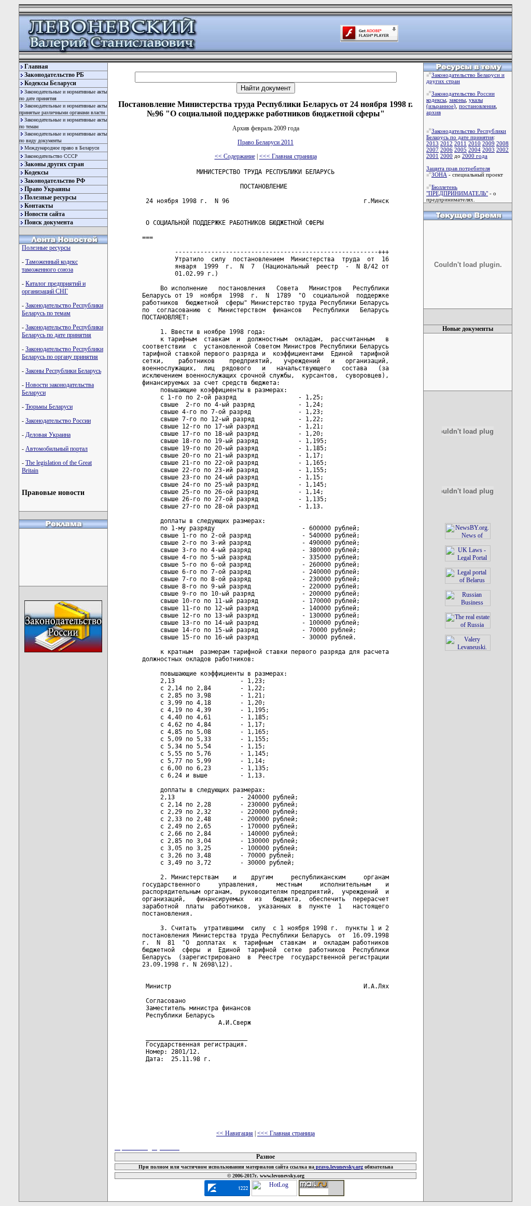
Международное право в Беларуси (61, 148)
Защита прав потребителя (458, 168)
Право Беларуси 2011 (265, 142)
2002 (502, 149)
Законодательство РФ (54, 180)
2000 (446, 156)
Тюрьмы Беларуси (49, 406)
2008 (502, 143)
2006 (446, 149)
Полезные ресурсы (50, 197)
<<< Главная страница (288, 156)
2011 (460, 143)
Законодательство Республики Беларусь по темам (62, 309)
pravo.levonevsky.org (338, 1167)
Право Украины (47, 189)
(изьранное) (441, 106)
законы (457, 100)
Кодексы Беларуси (50, 83)
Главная (36, 66)
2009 (488, 143)
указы (476, 100)
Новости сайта (44, 214)
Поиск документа (48, 222)
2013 (432, 143)
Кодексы (36, 172)
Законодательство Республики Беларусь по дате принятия (62, 331)
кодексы (436, 100)
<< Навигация (234, 1133)
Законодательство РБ (54, 74)
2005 (460, 149)
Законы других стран (54, 164)
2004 (474, 149)
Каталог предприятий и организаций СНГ (54, 287)
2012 (446, 143)
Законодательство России (58, 420)
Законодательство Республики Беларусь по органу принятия (62, 352)
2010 (474, 143)
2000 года (474, 156)
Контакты (38, 205)
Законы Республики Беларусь (63, 370)
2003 (488, 149)
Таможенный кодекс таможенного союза (50, 265)
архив (433, 112)
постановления (477, 106)
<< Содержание (235, 156)
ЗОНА (439, 174)
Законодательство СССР (51, 156)
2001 (432, 156)
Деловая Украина (48, 434)
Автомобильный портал (56, 448)
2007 (432, 149)
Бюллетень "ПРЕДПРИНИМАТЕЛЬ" (457, 190)
